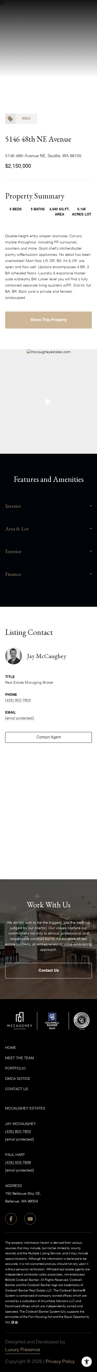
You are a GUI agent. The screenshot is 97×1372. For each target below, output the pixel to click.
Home (10, 1048)
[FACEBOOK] (11, 1219)
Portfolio (15, 1068)
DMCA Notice (17, 1079)
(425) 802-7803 (18, 700)
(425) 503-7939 (18, 1162)
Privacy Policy (60, 1361)
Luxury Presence (22, 1349)
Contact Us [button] (49, 970)
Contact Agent (48, 737)
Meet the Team (19, 1058)
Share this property (49, 320)
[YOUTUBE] (30, 1219)
